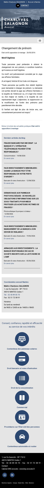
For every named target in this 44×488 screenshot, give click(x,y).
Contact (5, 466)
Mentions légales (7, 483)
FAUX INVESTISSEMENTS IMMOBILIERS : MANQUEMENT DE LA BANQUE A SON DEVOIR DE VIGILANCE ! (21, 229)
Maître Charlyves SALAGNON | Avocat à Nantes (22, 2)
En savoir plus (9, 158)
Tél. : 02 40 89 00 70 (12, 295)
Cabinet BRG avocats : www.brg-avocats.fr (18, 469)
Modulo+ (31, 483)
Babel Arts (21, 483)
